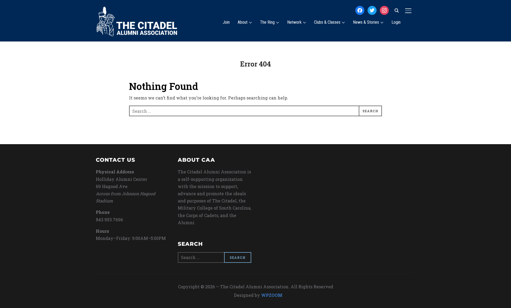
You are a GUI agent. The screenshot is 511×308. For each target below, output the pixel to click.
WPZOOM (271, 295)
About (243, 22)
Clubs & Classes (327, 22)
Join (226, 22)
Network (294, 22)
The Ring (267, 22)
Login (396, 22)
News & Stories (366, 22)
